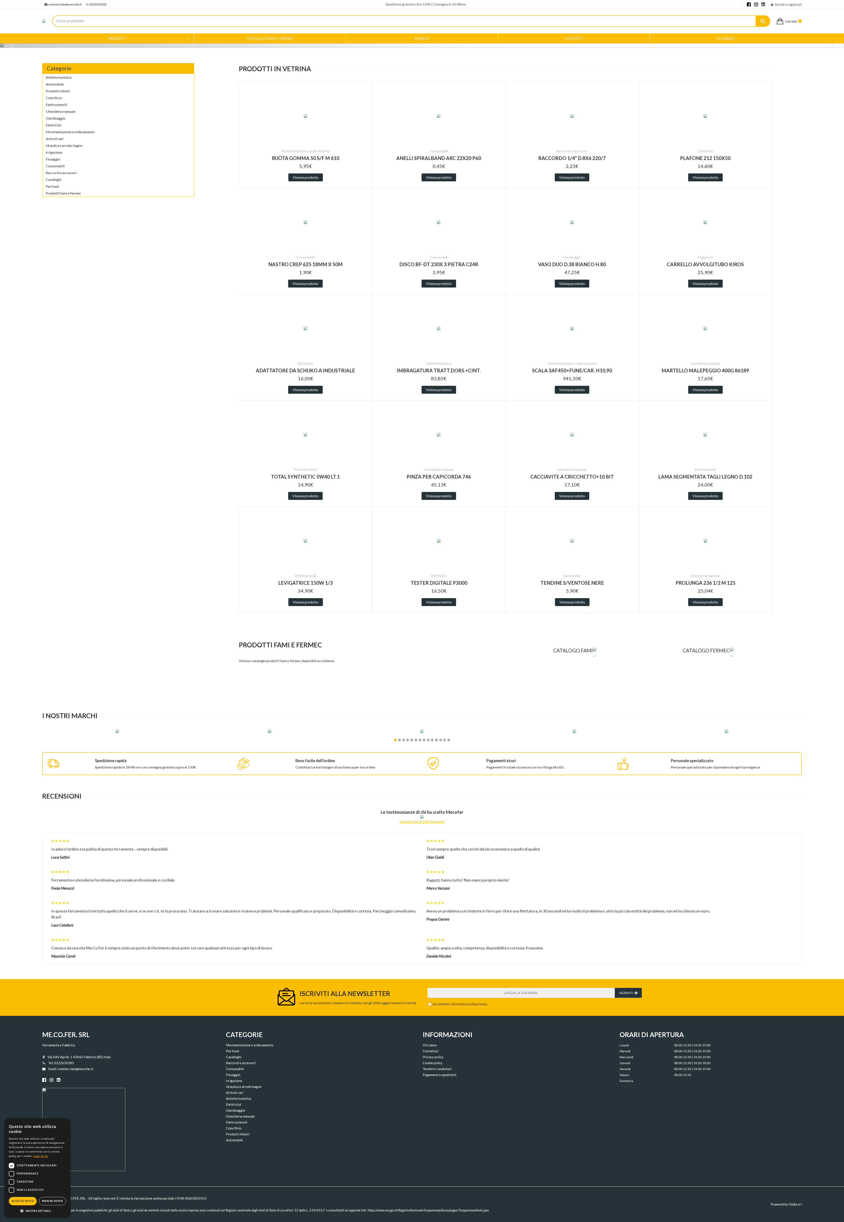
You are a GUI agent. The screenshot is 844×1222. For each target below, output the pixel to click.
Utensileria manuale (60, 111)
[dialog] (37, 1168)
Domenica (626, 1081)
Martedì (625, 1051)
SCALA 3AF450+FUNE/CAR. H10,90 (572, 370)
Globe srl (795, 1204)
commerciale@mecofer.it (65, 4)
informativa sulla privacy (469, 1004)
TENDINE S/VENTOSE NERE (572, 583)
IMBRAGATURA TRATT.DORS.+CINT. (439, 370)
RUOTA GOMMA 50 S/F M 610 (305, 158)
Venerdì (625, 1069)
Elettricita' (54, 125)
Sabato (624, 1075)
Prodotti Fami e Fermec (63, 193)
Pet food (52, 186)
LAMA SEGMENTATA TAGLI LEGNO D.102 (705, 477)
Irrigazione (54, 152)
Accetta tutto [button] (23, 1201)
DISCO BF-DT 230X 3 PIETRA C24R (438, 264)
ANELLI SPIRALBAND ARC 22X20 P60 (438, 158)
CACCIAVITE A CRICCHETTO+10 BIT (572, 477)
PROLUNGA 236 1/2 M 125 (705, 583)
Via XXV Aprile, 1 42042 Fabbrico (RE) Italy (79, 1057)
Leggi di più (40, 1156)
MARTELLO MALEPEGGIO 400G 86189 (705, 370)
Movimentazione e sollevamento (70, 132)
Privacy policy (433, 1057)
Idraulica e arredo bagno (64, 145)
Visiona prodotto (305, 177)
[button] (37, 1210)
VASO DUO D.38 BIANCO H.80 (572, 264)
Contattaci (430, 1051)
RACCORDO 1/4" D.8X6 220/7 (572, 158)
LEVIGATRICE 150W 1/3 (305, 583)
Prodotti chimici (58, 91)
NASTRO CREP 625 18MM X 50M (305, 264)
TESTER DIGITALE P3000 (439, 583)
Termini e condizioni (437, 1069)
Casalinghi (53, 179)
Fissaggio (53, 159)
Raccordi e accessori (61, 173)
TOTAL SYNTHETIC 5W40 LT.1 (305, 477)
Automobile (55, 84)
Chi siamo (430, 1045)
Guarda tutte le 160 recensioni (422, 821)
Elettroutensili (56, 104)
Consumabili (55, 166)
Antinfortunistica (58, 77)
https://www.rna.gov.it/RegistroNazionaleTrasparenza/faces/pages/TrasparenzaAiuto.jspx (428, 1210)
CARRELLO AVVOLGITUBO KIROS (705, 264)
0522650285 (98, 4)
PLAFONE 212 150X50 (705, 158)
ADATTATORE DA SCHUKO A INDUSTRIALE (305, 370)
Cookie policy (432, 1063)
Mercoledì (626, 1057)
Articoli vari (55, 139)
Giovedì (625, 1063)
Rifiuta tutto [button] (52, 1201)
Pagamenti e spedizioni (439, 1075)
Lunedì (624, 1045)
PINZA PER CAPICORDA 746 (439, 477)
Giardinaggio (55, 118)
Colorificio (54, 98)
